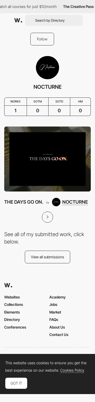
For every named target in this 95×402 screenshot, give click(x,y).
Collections (13, 304)
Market (55, 312)
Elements (12, 312)
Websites (12, 297)
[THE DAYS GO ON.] (47, 159)
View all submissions (47, 257)
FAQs (53, 319)
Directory (12, 319)
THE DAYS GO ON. (23, 202)
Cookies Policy (72, 370)
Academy (57, 297)
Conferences (15, 327)
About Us (57, 327)
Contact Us (58, 334)
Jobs (53, 304)
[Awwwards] (18, 20)
